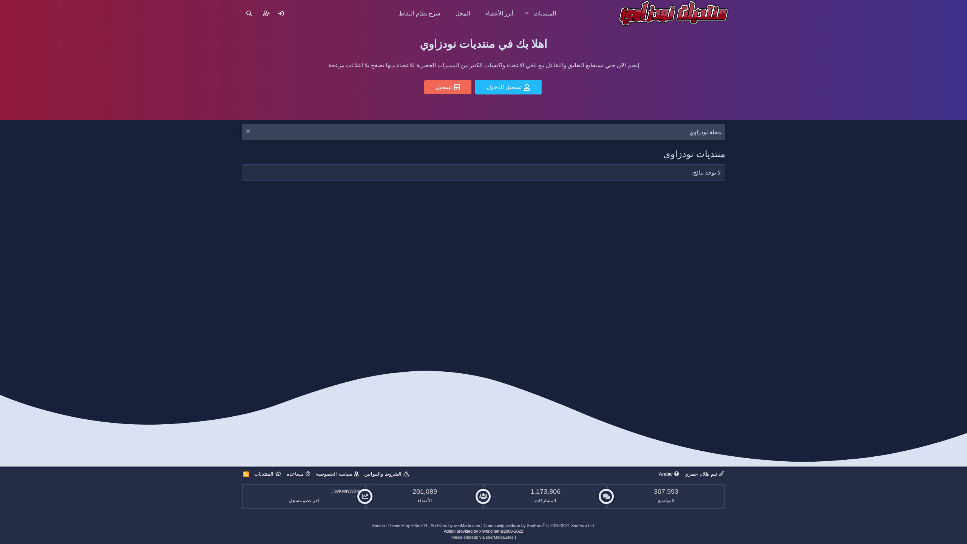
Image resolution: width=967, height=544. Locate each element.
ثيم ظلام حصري (701, 474)
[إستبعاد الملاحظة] (249, 132)
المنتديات (545, 13)
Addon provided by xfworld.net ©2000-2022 (483, 531)
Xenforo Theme (399, 525)
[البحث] (249, 13)
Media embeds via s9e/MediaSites (482, 537)
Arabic (666, 474)
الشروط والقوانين (383, 474)
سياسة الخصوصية (334, 474)
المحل (463, 13)
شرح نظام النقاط (419, 13)
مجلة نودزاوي (705, 132)
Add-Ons (439, 525)
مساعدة (295, 474)
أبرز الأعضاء (499, 13)
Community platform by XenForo (539, 525)
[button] (527, 13)
